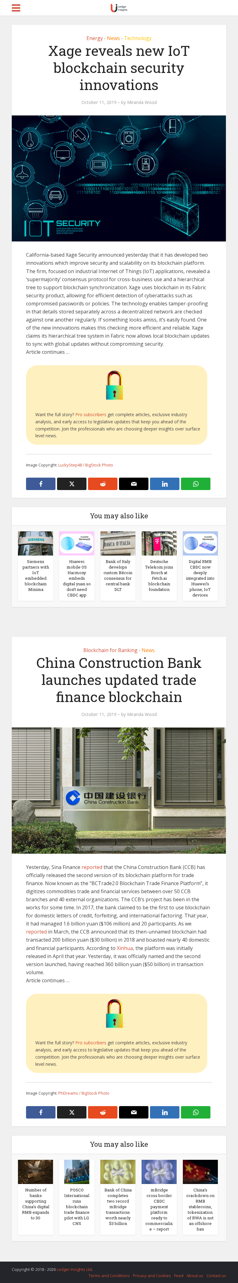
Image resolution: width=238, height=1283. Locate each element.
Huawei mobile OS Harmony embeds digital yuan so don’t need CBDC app (77, 578)
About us (195, 1275)
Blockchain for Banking (110, 650)
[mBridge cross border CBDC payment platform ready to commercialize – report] (159, 1171)
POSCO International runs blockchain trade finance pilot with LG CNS (77, 1206)
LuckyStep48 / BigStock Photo (85, 465)
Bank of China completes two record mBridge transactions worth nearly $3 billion (118, 1206)
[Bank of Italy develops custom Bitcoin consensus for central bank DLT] (117, 543)
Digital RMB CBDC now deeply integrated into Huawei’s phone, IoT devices (200, 578)
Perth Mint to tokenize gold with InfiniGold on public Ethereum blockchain (113, 1267)
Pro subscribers (90, 414)
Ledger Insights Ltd (74, 1269)
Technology (138, 38)
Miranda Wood (142, 102)
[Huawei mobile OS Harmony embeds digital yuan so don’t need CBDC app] (76, 543)
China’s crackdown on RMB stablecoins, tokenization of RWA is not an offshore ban (200, 1209)
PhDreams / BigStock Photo (83, 1093)
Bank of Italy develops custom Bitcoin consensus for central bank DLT (118, 575)
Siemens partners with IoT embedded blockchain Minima (36, 575)
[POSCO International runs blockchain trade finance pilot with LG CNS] (76, 1171)
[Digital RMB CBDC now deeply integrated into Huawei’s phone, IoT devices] (200, 543)
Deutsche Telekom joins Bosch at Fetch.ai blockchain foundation (159, 575)
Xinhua (125, 948)
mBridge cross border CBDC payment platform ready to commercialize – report (159, 1209)
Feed (178, 1275)
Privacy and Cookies (152, 1275)
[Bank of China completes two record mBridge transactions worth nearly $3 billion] (117, 1171)
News (113, 38)
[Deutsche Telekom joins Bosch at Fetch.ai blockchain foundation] (159, 543)
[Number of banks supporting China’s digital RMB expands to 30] (35, 1171)
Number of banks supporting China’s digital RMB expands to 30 (35, 1204)
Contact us (216, 1275)
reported (92, 867)
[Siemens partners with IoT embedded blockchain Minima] (35, 543)
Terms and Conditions (109, 1275)
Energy (94, 38)
